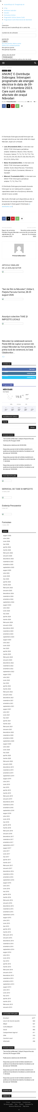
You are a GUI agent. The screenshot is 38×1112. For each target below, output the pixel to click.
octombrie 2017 (8, 842)
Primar (8, 1102)
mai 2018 (6, 822)
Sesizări (6, 13)
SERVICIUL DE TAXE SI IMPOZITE (17, 489)
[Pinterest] (13, 106)
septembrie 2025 (8, 567)
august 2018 (7, 813)
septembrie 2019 (8, 776)
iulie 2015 (6, 920)
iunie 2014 (6, 958)
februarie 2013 (8, 1004)
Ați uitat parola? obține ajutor (11, 43)
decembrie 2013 (8, 975)
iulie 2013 (6, 990)
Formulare (6, 522)
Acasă (3, 67)
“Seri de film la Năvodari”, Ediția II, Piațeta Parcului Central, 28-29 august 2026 (18, 292)
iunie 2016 (6, 888)
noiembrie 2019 (8, 770)
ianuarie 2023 (7, 660)
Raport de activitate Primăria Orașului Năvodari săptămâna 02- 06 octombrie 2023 (10, 233)
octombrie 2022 (8, 669)
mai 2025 (6, 579)
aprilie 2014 (7, 964)
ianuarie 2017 (7, 868)
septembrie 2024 (8, 602)
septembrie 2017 (8, 845)
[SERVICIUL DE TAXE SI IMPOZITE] (19, 483)
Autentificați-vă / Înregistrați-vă (14, 4)
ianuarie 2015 (7, 938)
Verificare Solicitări (10, 10)
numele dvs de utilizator (10, 33)
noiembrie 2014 (8, 943)
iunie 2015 (6, 923)
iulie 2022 (6, 677)
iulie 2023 (6, 642)
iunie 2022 (6, 680)
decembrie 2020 (8, 732)
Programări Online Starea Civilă (14, 17)
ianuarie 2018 (7, 833)
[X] (8, 106)
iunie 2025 (6, 576)
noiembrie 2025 (8, 561)
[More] (22, 106)
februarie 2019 (8, 796)
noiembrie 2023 (8, 631)
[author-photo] (19, 253)
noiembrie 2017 (8, 839)
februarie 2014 (8, 969)
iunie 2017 (6, 854)
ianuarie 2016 (7, 903)
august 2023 (7, 640)
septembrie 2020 (8, 741)
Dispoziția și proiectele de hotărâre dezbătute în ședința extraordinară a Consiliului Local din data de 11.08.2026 (19, 459)
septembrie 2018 (8, 810)
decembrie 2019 (8, 767)
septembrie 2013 (8, 984)
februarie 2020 (8, 761)
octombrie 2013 (8, 981)
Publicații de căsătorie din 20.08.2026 (14, 445)
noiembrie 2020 (8, 735)
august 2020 (7, 744)
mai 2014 (6, 961)
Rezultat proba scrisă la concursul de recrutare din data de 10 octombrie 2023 (27, 233)
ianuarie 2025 (7, 590)
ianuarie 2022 (7, 695)
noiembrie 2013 (8, 978)
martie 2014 (7, 967)
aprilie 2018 (7, 825)
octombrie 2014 (8, 946)
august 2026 (7, 535)
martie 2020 (7, 758)
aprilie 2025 (7, 582)
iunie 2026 (6, 541)
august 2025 (7, 570)
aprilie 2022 (7, 686)
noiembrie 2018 (8, 805)
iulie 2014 (6, 955)
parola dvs (5, 39)
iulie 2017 (6, 851)
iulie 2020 (6, 747)
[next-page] (4, 357)
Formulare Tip (29, 1104)
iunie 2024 (6, 611)
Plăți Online (26, 1106)
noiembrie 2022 (8, 666)
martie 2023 (7, 654)
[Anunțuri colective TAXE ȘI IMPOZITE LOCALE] (19, 305)
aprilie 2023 (7, 651)
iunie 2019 (6, 784)
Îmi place (32, 369)
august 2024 (7, 605)
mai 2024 (6, 614)
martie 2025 (7, 585)
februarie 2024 (8, 622)
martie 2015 (7, 932)
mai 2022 (6, 683)
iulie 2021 (6, 712)
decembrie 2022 (8, 663)
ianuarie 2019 (7, 799)
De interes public (8, 1104)
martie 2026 (7, 550)
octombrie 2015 (8, 912)
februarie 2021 (8, 726)
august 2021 (7, 709)
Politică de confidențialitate (11, 45)
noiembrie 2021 (8, 700)
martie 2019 (7, 793)
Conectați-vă (31, 373)
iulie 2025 (6, 573)
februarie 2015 (8, 935)
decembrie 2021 (8, 697)
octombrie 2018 (8, 807)
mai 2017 (6, 857)
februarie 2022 (8, 692)
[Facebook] (4, 106)
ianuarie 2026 (7, 556)
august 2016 (7, 883)
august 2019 (7, 778)
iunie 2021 (6, 715)
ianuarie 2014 (7, 972)
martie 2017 (7, 862)
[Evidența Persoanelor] (19, 499)
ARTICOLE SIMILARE (10, 265)
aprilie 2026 (7, 547)
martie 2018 (7, 828)
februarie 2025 (8, 588)
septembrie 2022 (8, 671)
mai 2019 (6, 787)
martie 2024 (7, 619)
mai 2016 (6, 891)
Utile (9, 70)
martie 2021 (7, 724)
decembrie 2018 (8, 802)
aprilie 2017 (7, 860)
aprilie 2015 (7, 929)
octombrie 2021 (8, 703)
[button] (3, 63)
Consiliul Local (26, 1102)
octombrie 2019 (8, 773)
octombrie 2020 (8, 738)
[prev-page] (2, 357)
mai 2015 (6, 926)
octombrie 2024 (8, 599)
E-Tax (5, 8)
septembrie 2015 (8, 915)
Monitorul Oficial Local (15, 1106)
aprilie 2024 (7, 616)
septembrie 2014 (8, 949)
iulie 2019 (6, 781)
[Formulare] (19, 516)
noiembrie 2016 (8, 874)
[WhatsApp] (17, 106)
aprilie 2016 (7, 894)
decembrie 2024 (8, 593)
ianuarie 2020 (7, 764)
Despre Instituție (16, 1102)
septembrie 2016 (8, 880)
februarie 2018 (8, 831)
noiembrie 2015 (8, 909)
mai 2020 (6, 752)
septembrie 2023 (8, 637)
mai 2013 (6, 996)
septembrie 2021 (8, 706)
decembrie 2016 (8, 871)
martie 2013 (7, 1001)
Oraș (16, 1104)
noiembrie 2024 (8, 596)
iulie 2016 (6, 886)
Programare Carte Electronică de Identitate (18, 20)
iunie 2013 (6, 993)
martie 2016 (7, 897)
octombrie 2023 (8, 634)
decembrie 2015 (8, 906)
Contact (21, 1104)
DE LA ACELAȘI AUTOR (11, 268)
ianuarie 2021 (7, 729)
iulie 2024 (6, 608)
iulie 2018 (6, 816)
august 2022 (7, 674)
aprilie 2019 (7, 790)
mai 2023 (6, 648)
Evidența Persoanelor (11, 505)
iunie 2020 (6, 750)
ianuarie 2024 (7, 625)
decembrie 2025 (8, 559)
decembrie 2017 (8, 836)
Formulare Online (9, 15)
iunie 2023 (6, 645)
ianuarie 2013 (7, 1007)
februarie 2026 (8, 553)
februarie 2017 (8, 865)
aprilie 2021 (7, 721)
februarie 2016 (8, 900)
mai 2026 (6, 544)
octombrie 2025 (8, 564)
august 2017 (7, 848)
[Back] (2, 23)
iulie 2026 (6, 538)
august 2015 (7, 917)
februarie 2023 (8, 657)
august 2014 (7, 952)
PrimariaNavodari (11, 101)
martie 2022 (7, 689)
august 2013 (7, 987)
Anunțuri (9, 67)
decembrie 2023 (8, 628)
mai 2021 (6, 718)
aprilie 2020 (7, 755)
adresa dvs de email (8, 55)
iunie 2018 (6, 819)
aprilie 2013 (7, 998)
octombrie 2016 (8, 877)
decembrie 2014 (8, 941)
